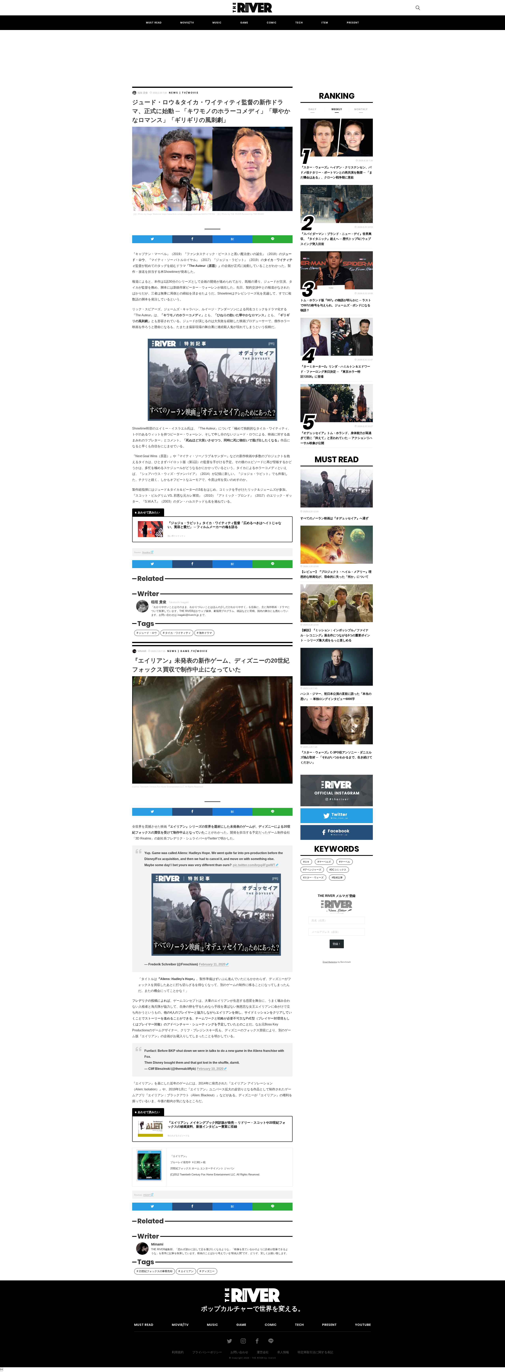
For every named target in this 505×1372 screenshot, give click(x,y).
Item (324, 22)
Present (353, 22)
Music (217, 22)
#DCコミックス (337, 869)
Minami (142, 651)
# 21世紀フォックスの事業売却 (154, 1271)
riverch (272, 1358)
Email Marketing (330, 962)
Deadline (146, 552)
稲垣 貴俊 (143, 92)
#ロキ (306, 861)
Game (244, 22)
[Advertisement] (252, 54)
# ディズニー (207, 1271)
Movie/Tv (187, 22)
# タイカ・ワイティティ (177, 632)
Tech (299, 22)
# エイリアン (186, 1271)
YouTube (363, 1324)
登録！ (337, 943)
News (173, 92)
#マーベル (344, 861)
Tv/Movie (190, 92)
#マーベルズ (324, 861)
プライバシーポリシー (207, 1352)
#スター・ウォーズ (313, 877)
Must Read (154, 22)
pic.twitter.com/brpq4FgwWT (254, 865)
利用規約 (178, 1352)
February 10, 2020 (210, 1068)
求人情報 (283, 1352)
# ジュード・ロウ (147, 632)
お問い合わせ (239, 1352)
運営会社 (263, 1352)
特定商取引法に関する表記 (315, 1352)
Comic (272, 22)
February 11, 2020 (212, 964)
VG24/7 (146, 1195)
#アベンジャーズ (312, 869)
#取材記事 (337, 877)
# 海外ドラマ (204, 632)
